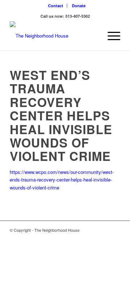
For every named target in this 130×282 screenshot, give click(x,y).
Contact (55, 5)
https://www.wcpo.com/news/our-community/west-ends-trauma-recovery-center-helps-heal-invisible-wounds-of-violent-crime (62, 179)
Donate (79, 5)
